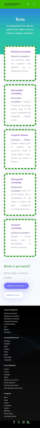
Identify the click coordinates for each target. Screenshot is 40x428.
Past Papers (7, 332)
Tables (6, 352)
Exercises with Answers (11, 385)
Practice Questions (9, 383)
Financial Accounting (10, 313)
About (6, 400)
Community (7, 405)
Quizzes (6, 329)
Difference (7, 411)
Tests (5, 327)
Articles (6, 408)
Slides (6, 346)
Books (6, 354)
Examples (7, 374)
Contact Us (12, 295)
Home (6, 397)
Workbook (7, 341)
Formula (6, 349)
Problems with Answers (11, 380)
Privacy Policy (8, 414)
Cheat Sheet (7, 357)
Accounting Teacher (10, 416)
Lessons (6, 372)
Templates (7, 344)
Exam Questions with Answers (13, 388)
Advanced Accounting (10, 321)
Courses (6, 369)
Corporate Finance (9, 324)
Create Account (15, 286)
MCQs (6, 377)
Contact (6, 403)
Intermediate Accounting (11, 319)
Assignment (7, 360)
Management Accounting (11, 316)
